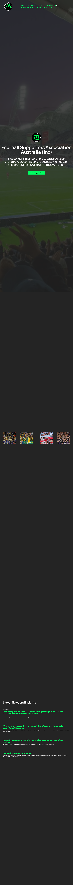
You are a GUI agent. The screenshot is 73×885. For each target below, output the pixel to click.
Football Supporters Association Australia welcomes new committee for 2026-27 (34, 741)
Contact (51, 7)
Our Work (40, 5)
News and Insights (27, 7)
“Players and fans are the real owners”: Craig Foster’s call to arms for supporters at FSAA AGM (33, 727)
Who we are (30, 5)
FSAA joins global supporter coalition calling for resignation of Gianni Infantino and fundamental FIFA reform (33, 713)
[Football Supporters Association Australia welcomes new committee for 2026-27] (36, 736)
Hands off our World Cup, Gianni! (17, 753)
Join (22, 5)
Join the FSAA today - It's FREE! (36, 172)
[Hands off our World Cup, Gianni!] (36, 749)
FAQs (45, 7)
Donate (38, 7)
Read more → (5, 718)
